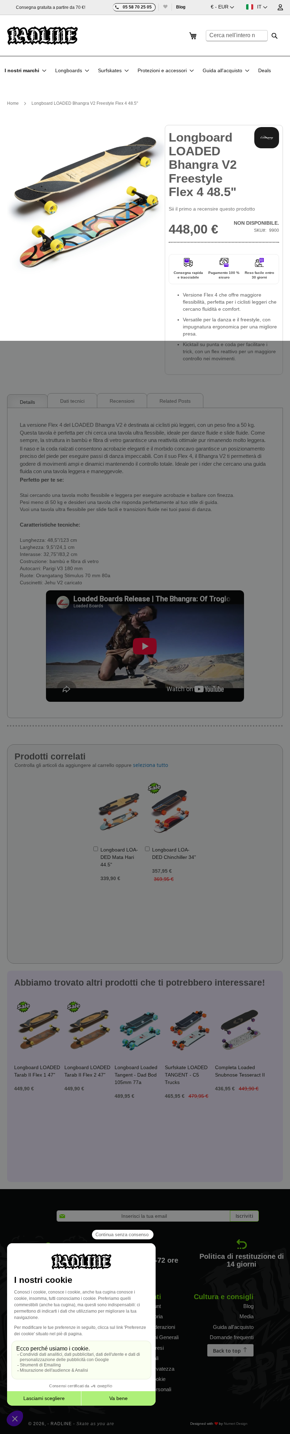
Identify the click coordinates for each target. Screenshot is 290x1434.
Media (246, 1316)
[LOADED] (267, 138)
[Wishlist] (165, 7)
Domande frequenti (232, 1337)
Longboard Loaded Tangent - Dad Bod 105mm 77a (136, 1075)
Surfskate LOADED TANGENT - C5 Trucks (186, 1075)
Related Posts (175, 401)
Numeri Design (236, 1424)
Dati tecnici (72, 401)
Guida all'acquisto (233, 1327)
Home (13, 103)
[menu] (139, 70)
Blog (180, 7)
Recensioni (122, 401)
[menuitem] (25, 70)
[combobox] (237, 35)
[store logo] (42, 35)
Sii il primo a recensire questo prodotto (212, 209)
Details (27, 402)
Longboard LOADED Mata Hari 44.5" (119, 857)
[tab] (27, 400)
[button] (222, 7)
